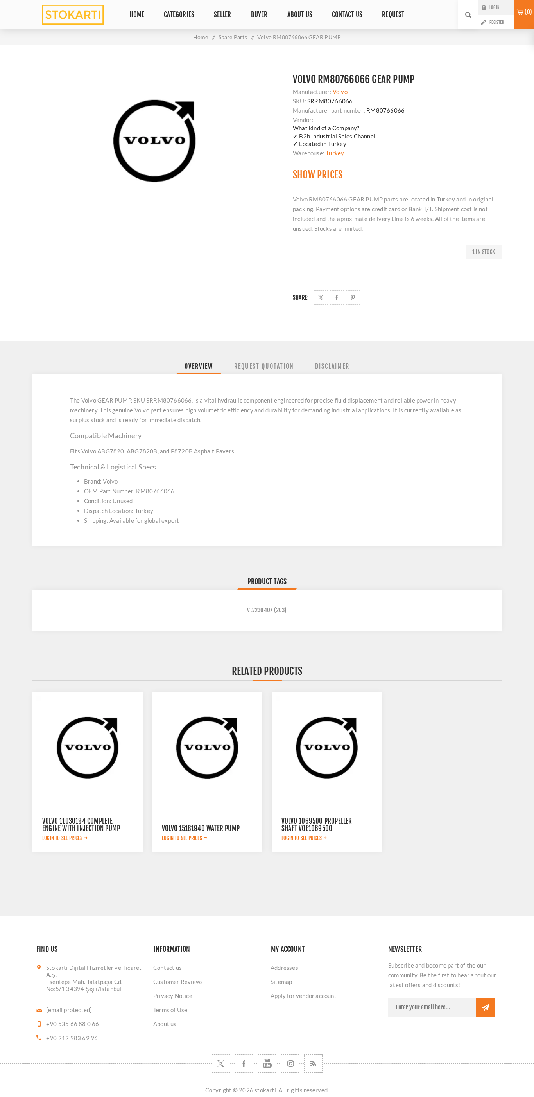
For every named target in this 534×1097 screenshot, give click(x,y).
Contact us (167, 967)
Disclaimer (332, 366)
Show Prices (317, 175)
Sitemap (281, 981)
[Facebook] (244, 1063)
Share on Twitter (321, 297)
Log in (494, 7)
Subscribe (485, 1007)
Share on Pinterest (353, 297)
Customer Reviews (178, 981)
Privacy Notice (172, 995)
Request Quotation (264, 366)
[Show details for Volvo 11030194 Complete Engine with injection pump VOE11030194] (87, 747)
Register (496, 22)
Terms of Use (170, 1009)
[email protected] (69, 1009)
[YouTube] (267, 1063)
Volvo (340, 91)
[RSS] (313, 1063)
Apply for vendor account (304, 995)
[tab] (199, 366)
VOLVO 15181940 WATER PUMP (201, 828)
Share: (301, 297)
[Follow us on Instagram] (290, 1063)
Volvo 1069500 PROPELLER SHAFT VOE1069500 (316, 825)
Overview (199, 366)
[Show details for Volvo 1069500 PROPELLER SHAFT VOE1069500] (327, 747)
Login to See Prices (62, 838)
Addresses (284, 967)
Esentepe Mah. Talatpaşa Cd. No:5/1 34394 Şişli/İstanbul (84, 985)
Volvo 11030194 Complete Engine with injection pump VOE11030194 (81, 828)
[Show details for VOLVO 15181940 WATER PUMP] (207, 747)
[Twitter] (221, 1063)
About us (165, 1023)
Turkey (335, 152)
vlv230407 (259, 610)
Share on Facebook (337, 297)
